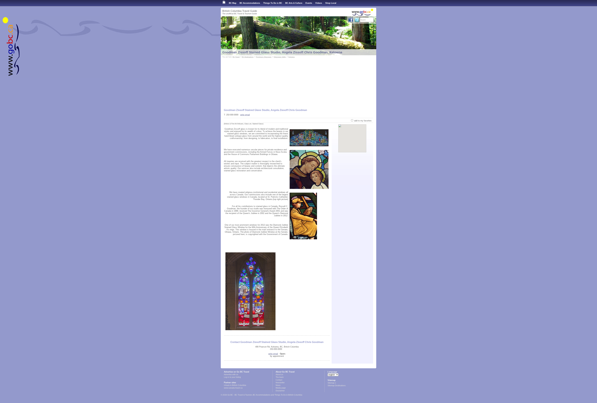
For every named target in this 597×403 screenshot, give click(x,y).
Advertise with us (231, 374)
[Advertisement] (298, 82)
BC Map (232, 3)
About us (279, 374)
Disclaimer (280, 391)
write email (245, 115)
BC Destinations (247, 57)
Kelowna (291, 57)
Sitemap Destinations (337, 386)
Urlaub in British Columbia (235, 385)
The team (280, 377)
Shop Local (330, 3)
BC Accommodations (250, 3)
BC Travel (236, 57)
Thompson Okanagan (263, 57)
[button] (352, 135)
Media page (281, 388)
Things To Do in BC (272, 3)
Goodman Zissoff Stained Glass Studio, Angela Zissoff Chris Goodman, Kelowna (282, 52)
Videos (318, 3)
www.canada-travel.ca (233, 388)
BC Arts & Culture (293, 3)
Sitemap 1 (332, 383)
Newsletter (280, 383)
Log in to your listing (232, 377)
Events (308, 3)
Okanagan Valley (280, 57)
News (278, 385)
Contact (279, 380)
